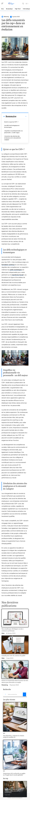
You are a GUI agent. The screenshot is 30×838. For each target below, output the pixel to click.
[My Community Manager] (11, 3)
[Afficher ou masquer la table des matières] (21, 116)
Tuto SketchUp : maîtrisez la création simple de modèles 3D (13, 736)
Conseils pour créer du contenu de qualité (13, 656)
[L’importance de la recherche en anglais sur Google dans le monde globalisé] (15, 754)
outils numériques (16, 270)
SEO (4, 771)
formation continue (8, 265)
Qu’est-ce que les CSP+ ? (11, 122)
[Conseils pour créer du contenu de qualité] (15, 645)
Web (3, 633)
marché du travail (18, 275)
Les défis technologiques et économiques (11, 126)
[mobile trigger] (3, 3)
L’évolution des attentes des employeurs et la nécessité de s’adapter (12, 137)
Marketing (5, 685)
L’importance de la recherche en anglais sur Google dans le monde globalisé (14, 774)
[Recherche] (23, 3)
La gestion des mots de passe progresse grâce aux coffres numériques (13, 790)
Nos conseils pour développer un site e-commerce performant (13, 630)
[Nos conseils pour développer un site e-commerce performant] (15, 618)
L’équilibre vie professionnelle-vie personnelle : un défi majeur (13, 131)
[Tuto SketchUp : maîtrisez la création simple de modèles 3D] (15, 717)
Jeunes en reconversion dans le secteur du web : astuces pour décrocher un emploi (15, 681)
